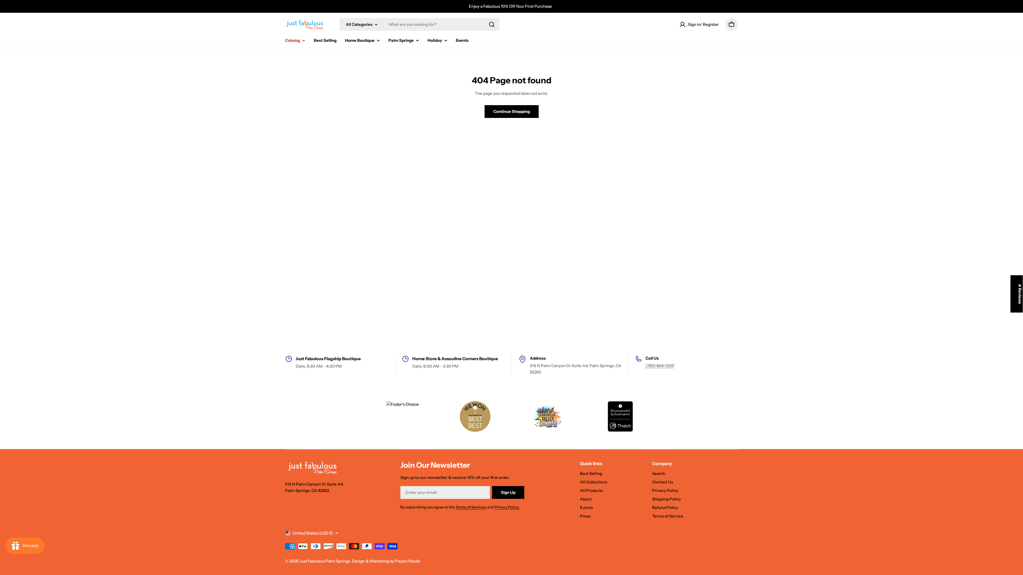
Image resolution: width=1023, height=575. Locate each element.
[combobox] (419, 24)
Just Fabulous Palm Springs (324, 561)
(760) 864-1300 (660, 365)
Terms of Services (471, 507)
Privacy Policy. (506, 507)
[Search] (492, 24)
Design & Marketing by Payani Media (386, 561)
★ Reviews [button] (1019, 294)
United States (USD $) (313, 533)
